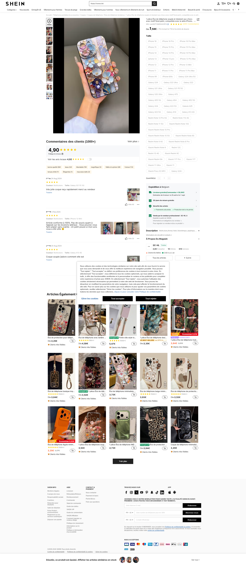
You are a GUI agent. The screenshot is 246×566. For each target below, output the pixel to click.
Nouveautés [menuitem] (24, 10)
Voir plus (123, 461)
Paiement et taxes (92, 496)
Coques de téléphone (95, 15)
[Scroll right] (238, 9)
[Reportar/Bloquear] (138, 204)
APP (169, 487)
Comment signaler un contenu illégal (74, 519)
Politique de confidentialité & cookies (178, 527)
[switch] (89, 159)
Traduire (49, 192)
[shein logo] (15, 3)
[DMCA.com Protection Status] (132, 549)
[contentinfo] (162, 544)
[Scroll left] (235, 9)
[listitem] (61, 323)
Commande (71, 500)
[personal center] (218, 3)
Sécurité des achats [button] (160, 206)
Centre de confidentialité (55, 552)
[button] (233, 3)
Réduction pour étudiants (52, 504)
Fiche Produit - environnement (52, 511)
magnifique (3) (96, 167)
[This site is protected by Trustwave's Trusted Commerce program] (126, 549)
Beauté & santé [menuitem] (194, 10)
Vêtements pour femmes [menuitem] (53, 10)
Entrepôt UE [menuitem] (36, 10)
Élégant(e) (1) (68, 172)
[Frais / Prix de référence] (157, 29)
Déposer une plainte (54, 520)
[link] (223, 3)
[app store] (169, 493)
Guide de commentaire (75, 512)
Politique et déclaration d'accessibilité (75, 531)
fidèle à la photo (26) (113, 167)
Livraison (70, 491)
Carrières (50, 500)
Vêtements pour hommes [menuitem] (103, 10)
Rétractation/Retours (74, 494)
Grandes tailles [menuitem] (85, 10)
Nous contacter (91, 493)
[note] (57, 344)
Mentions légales (53, 491)
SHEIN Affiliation (72, 516)
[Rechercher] (154, 3)
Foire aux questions (93, 502)
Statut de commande (74, 503)
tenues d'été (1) (53, 172)
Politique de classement (75, 523)
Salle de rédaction (53, 508)
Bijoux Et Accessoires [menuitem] (222, 10)
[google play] (174, 493)
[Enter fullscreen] (137, 131)
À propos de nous (53, 494)
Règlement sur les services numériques (54, 515)
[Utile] (126, 204)
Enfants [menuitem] (166, 10)
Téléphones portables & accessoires (66, 15)
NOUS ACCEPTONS (131, 540)
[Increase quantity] (169, 178)
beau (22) (68, 167)
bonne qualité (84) (54, 167)
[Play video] (96, 76)
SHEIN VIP (70, 509)
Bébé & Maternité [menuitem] (178, 10)
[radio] (152, 41)
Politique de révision (54, 154)
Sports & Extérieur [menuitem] (154, 10)
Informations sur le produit (73, 527)
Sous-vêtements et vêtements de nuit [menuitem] (129, 10)
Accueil (49, 15)
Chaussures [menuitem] (207, 10)
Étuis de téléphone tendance (114, 15)
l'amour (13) (129, 167)
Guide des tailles (72, 506)
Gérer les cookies (101, 552)
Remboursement (72, 497)
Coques (83, 15)
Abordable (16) (81, 167)
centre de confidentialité (156, 530)
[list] (144, 492)
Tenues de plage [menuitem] (71, 10)
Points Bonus (90, 499)
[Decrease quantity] (159, 178)
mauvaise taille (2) (83, 172)
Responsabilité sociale (55, 497)
